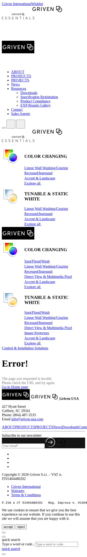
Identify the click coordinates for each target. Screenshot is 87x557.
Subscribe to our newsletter (22, 435)
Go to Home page (15, 387)
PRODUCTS (21, 76)
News (15, 84)
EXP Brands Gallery (35, 105)
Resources (18, 89)
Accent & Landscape (39, 178)
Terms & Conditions (26, 495)
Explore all (32, 183)
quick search (11, 549)
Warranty (18, 491)
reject (21, 527)
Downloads (28, 93)
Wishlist (37, 4)
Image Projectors (36, 333)
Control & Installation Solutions (25, 348)
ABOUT (17, 72)
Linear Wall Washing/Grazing (46, 168)
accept (8, 527)
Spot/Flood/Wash (37, 261)
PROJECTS (20, 80)
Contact (17, 109)
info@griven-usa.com (27, 419)
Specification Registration (39, 97)
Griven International (16, 4)
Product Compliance (35, 101)
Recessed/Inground (38, 173)
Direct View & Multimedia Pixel (48, 277)
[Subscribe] (55, 446)
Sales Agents (20, 114)
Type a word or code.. (18, 544)
